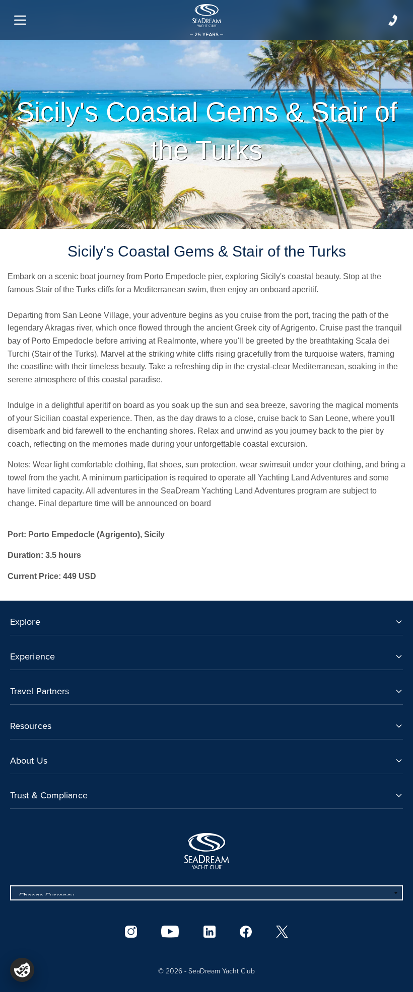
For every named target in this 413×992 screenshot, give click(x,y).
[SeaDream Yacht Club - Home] (206, 851)
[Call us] (393, 20)
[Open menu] (20, 20)
